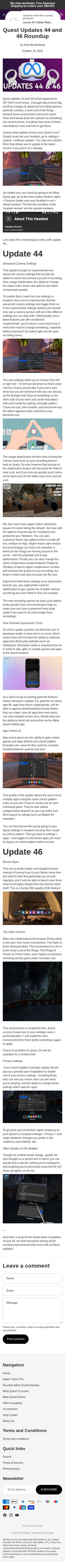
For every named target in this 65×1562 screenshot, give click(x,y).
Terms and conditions (16, 1439)
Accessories (10, 1409)
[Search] (11, 14)
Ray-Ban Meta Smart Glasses (21, 1385)
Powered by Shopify (43, 1532)
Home (6, 1373)
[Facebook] (5, 1515)
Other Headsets (12, 1403)
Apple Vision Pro (13, 1379)
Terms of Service (13, 1462)
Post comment (15, 1339)
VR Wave (25, 1532)
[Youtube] (17, 1515)
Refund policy (11, 1468)
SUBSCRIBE (49, 1489)
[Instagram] (11, 1515)
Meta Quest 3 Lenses (16, 1391)
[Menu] (4, 15)
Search (7, 1456)
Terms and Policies (32, 1525)
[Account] (53, 14)
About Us (8, 1420)
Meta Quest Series (14, 1397)
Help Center (10, 1415)
